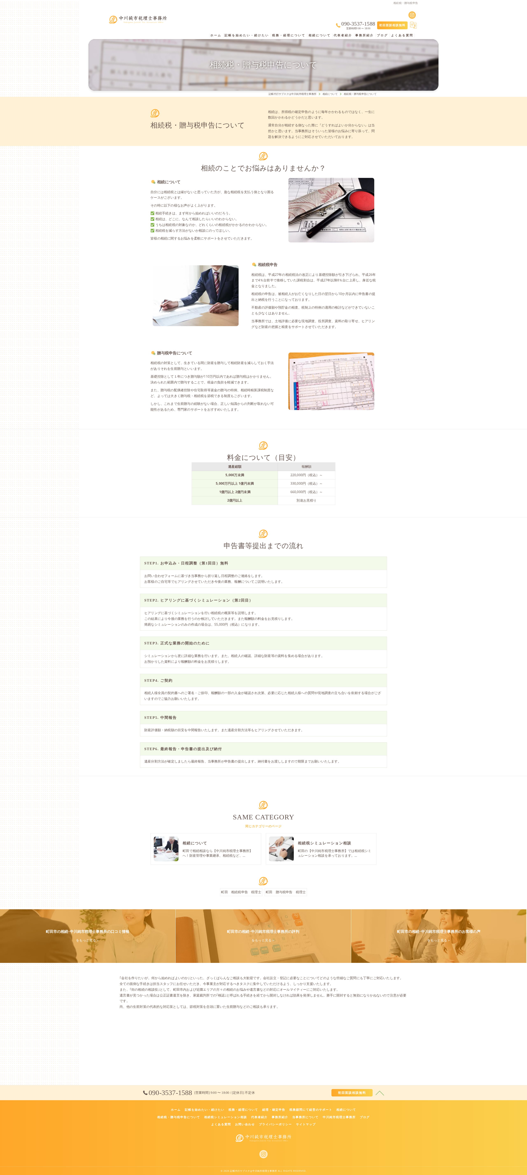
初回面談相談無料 (392, 25)
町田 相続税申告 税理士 (241, 892)
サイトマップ (306, 1124)
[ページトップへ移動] (380, 1093)
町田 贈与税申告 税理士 (286, 892)
